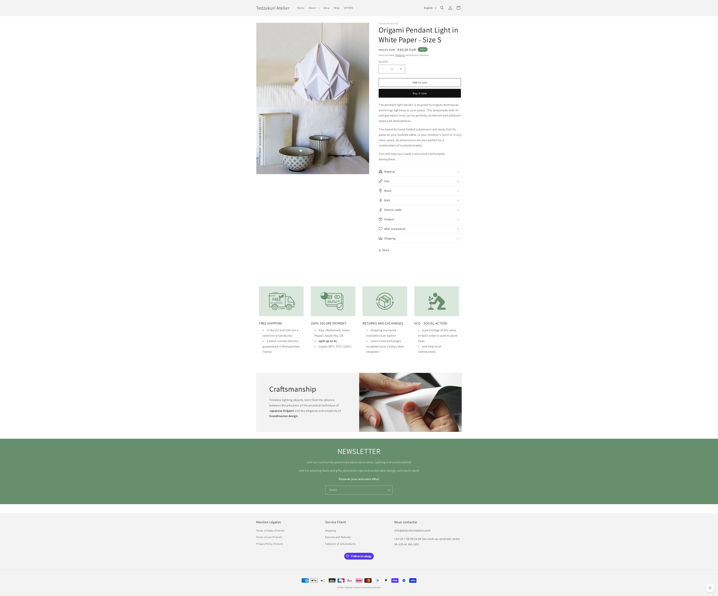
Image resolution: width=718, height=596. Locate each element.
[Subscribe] (388, 490)
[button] (313, 8)
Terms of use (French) (269, 537)
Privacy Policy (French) (269, 544)
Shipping (400, 55)
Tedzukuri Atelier (353, 587)
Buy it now (420, 93)
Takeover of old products (340, 544)
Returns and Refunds (338, 537)
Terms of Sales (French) (270, 530)
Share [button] (385, 250)
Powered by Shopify (371, 587)
